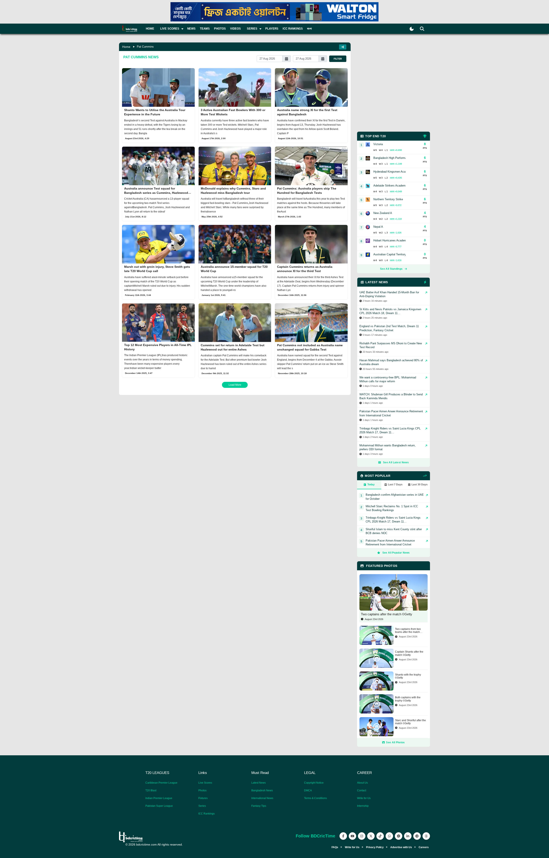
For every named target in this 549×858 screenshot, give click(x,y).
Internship (363, 805)
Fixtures (203, 798)
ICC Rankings (293, 28)
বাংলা (309, 28)
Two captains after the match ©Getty (386, 614)
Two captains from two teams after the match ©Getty (408, 631)
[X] (371, 836)
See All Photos (395, 742)
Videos (235, 28)
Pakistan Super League (159, 805)
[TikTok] (380, 836)
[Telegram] (417, 836)
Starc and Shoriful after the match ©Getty (410, 722)
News (191, 28)
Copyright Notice (314, 782)
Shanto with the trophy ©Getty (408, 676)
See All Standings (391, 268)
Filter (338, 58)
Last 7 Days (395, 484)
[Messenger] (398, 836)
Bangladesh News (262, 790)
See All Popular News (396, 552)
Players (271, 28)
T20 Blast (150, 790)
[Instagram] (361, 836)
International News (262, 798)
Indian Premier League (158, 798)
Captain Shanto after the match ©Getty (409, 653)
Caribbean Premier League (161, 782)
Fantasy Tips (258, 805)
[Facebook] (343, 836)
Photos (220, 28)
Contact (361, 790)
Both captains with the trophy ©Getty (408, 699)
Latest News (258, 782)
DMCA (308, 790)
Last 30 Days (420, 484)
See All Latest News (396, 462)
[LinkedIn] (408, 836)
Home (150, 28)
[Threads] (426, 836)
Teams (205, 28)
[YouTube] (352, 836)
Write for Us (364, 798)
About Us (362, 782)
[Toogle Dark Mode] (411, 28)
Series (202, 805)
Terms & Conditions (315, 798)
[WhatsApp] (389, 836)
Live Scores (205, 782)
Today (371, 484)
